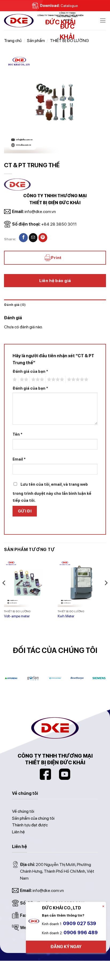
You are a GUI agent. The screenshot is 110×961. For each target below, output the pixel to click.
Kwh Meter (66, 616)
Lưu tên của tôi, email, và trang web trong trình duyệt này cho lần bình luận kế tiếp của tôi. (52, 492)
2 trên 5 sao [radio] (23, 379)
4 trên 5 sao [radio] (54, 379)
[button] (103, 20)
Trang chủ (13, 40)
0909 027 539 (79, 923)
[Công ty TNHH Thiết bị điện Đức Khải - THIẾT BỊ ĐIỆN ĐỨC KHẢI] (30, 20)
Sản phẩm (36, 40)
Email (19, 459)
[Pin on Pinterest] (42, 237)
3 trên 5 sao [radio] (37, 379)
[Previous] (4, 593)
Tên (17, 434)
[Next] (106, 593)
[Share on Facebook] (23, 237)
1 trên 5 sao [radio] (14, 379)
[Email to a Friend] (33, 237)
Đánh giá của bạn (30, 371)
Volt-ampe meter (17, 616)
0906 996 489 (81, 932)
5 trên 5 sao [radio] (76, 379)
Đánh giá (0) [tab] (15, 305)
